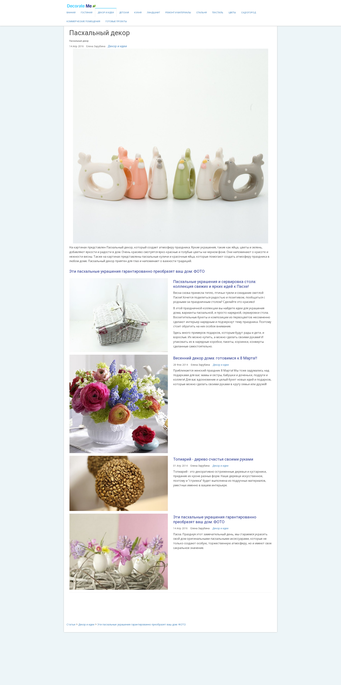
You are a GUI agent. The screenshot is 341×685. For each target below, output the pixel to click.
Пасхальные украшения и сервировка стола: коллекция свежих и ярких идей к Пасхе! (214, 283)
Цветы (232, 12)
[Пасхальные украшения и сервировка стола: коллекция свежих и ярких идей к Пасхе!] (118, 315)
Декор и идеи (106, 12)
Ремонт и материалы (178, 12)
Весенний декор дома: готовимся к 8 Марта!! (215, 358)
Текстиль (217, 12)
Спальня (201, 12)
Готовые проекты (116, 21)
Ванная (71, 12)
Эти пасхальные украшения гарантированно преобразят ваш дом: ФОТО (137, 271)
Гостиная (86, 12)
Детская (124, 12)
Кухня (138, 12)
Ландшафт (153, 12)
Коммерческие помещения (83, 21)
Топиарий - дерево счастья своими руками (213, 459)
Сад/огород (248, 12)
